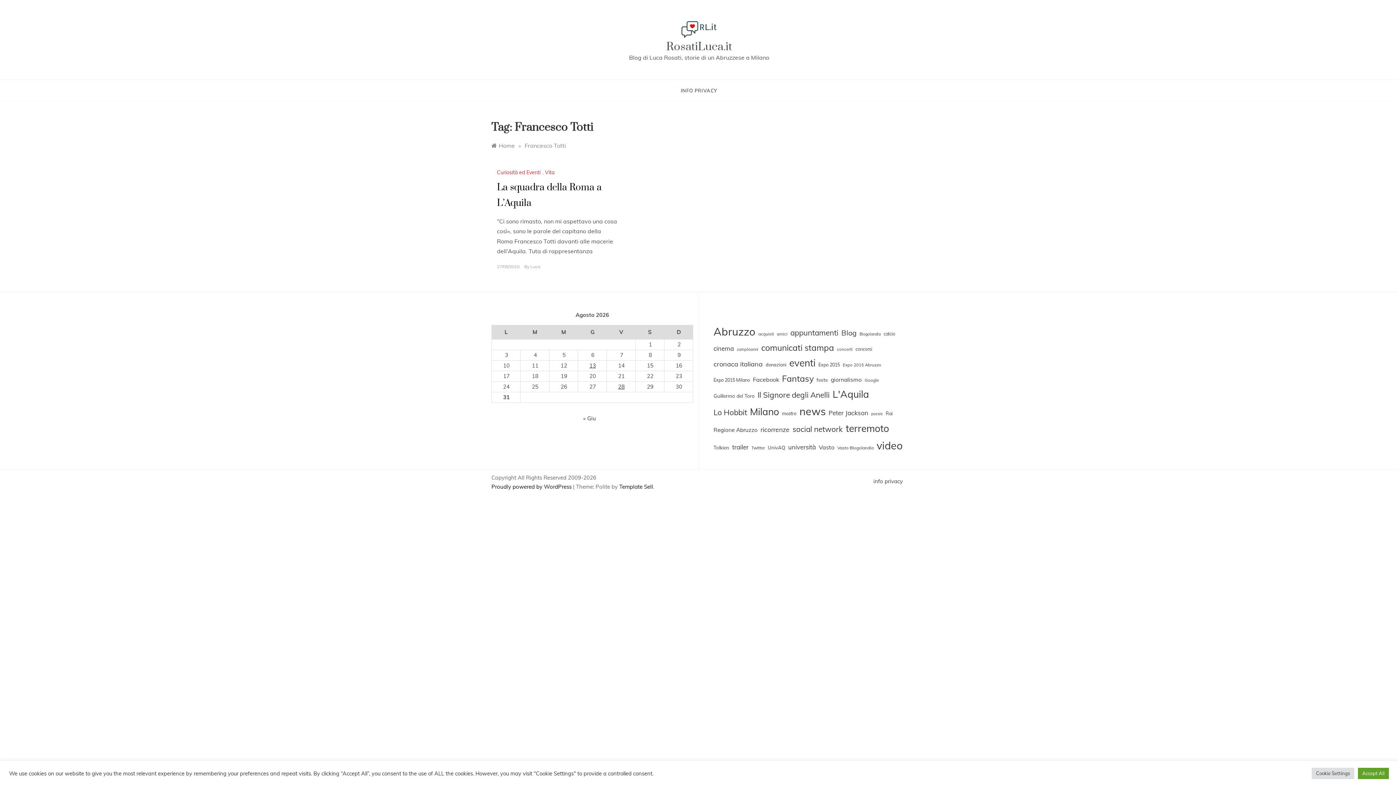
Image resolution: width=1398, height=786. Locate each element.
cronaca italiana (738, 364)
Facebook (766, 379)
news (812, 411)
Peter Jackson (848, 413)
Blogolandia (870, 334)
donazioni (776, 365)
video (890, 445)
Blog (849, 332)
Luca (535, 266)
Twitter (758, 447)
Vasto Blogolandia (855, 447)
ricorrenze (775, 429)
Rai (889, 413)
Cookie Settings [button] (1333, 773)
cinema (724, 348)
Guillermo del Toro (734, 396)
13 (592, 365)
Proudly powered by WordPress (532, 486)
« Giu (589, 418)
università (802, 447)
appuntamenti (814, 332)
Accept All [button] (1373, 773)
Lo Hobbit (730, 412)
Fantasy (798, 378)
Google (872, 380)
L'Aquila (851, 394)
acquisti (766, 334)
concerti (845, 349)
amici (782, 334)
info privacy (699, 91)
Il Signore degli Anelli (794, 395)
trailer (740, 447)
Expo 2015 (829, 365)
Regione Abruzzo (736, 429)
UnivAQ (776, 447)
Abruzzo (734, 331)
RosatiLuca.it (699, 47)
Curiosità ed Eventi (519, 172)
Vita (549, 172)
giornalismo (846, 379)
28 (621, 386)
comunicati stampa (797, 347)
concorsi (864, 349)
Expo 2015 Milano (732, 380)
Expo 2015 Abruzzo (862, 365)
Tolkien (721, 447)
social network (818, 429)
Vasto (826, 447)
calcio (889, 334)
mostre (789, 413)
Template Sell (636, 486)
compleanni (747, 349)
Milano (764, 411)
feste (822, 380)
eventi (802, 363)
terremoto (867, 428)
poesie (877, 413)
